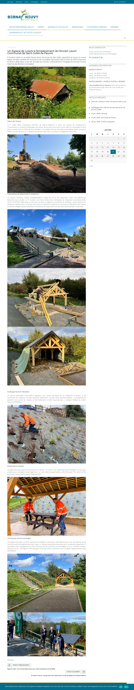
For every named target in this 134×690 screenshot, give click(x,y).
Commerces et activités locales (25, 33)
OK (121, 687)
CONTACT (44, 2)
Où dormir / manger (97, 27)
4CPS (26, 2)
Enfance (115, 27)
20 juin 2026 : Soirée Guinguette (103, 122)
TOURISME (34, 2)
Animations (77, 27)
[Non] (131, 687)
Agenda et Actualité (58, 27)
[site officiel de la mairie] (23, 14)
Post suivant (73, 672)
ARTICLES (19, 2)
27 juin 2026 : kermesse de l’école (103, 118)
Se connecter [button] (121, 2)
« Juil (90, 166)
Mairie (41, 27)
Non (126, 687)
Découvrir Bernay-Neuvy (21, 27)
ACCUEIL (10, 2)
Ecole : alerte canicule (99, 113)
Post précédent (21, 665)
